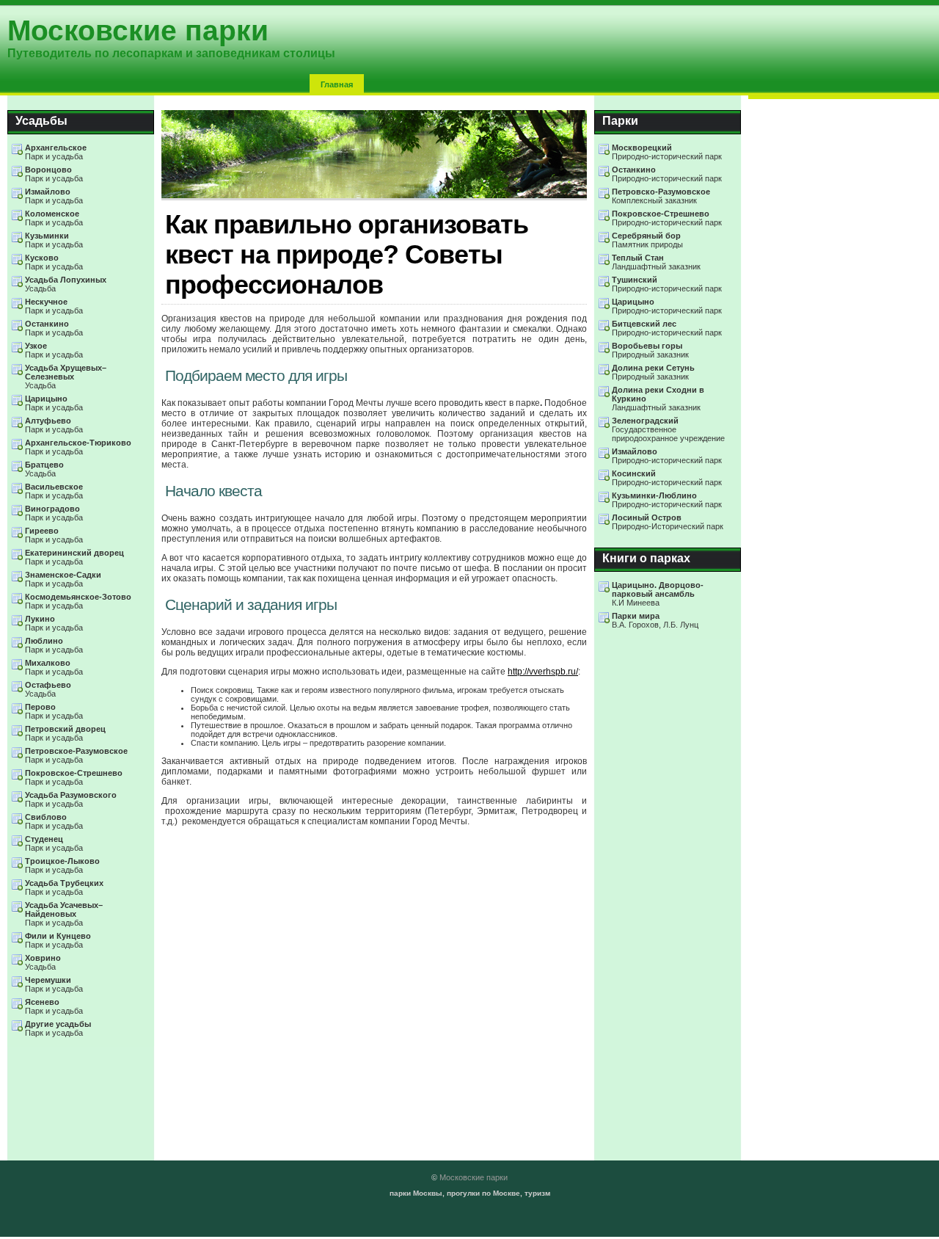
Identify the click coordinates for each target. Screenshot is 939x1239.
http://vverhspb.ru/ (543, 671)
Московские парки (473, 1177)
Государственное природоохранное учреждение (668, 429)
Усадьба (65, 284)
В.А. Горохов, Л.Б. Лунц (655, 620)
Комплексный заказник (661, 196)
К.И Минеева (658, 594)
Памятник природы (647, 240)
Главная (337, 84)
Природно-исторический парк (667, 152)
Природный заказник (650, 350)
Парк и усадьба (56, 152)
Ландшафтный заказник (656, 262)
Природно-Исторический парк (667, 522)
